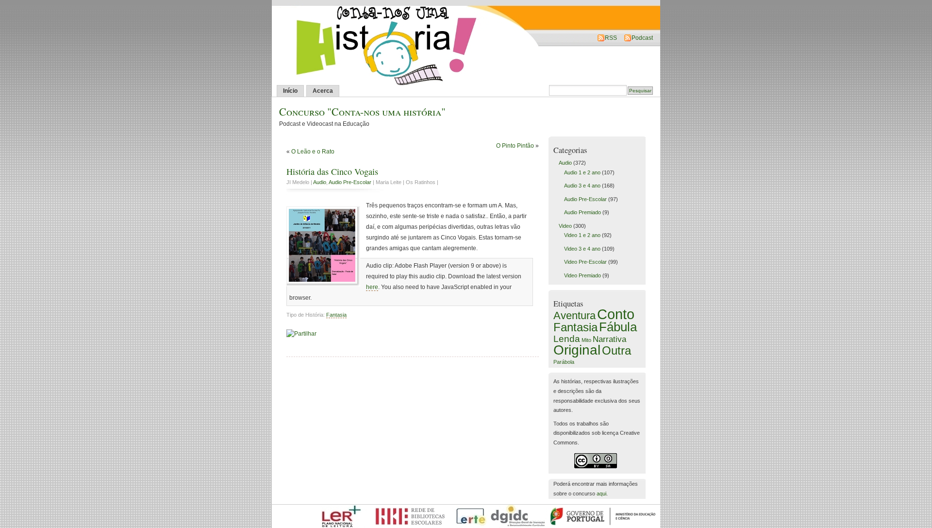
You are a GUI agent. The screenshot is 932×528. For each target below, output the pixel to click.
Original (576, 350)
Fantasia (336, 315)
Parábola (563, 362)
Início (290, 90)
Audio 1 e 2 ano (582, 172)
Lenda (566, 338)
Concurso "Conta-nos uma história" (362, 111)
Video (565, 226)
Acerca (323, 90)
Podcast (642, 37)
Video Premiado (582, 275)
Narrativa (609, 339)
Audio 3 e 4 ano (582, 185)
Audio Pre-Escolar (350, 182)
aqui (601, 493)
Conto (615, 314)
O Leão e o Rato (312, 151)
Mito (586, 340)
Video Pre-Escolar (585, 262)
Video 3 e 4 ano (582, 249)
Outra (616, 350)
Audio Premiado (582, 212)
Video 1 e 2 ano (582, 235)
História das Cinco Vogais (332, 171)
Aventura (574, 315)
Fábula (618, 327)
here (372, 287)
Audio (319, 182)
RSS (611, 37)
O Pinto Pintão (515, 145)
